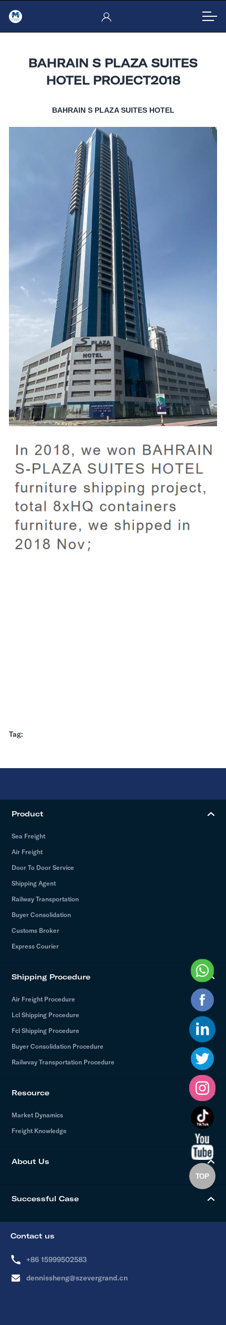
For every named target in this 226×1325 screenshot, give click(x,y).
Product (27, 813)
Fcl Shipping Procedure (45, 1031)
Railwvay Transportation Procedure (63, 1062)
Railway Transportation (45, 899)
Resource (30, 1092)
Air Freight (27, 852)
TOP (202, 1176)
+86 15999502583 (56, 1259)
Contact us (33, 1236)
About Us (30, 1161)
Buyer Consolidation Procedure (58, 1046)
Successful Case (45, 1198)
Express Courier (35, 946)
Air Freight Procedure (43, 999)
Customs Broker (35, 930)
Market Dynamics (37, 1115)
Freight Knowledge (39, 1131)
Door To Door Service (43, 867)
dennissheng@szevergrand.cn (77, 1278)
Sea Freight (28, 836)
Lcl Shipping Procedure (45, 1015)
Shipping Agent (34, 883)
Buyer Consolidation (41, 915)
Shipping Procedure (51, 977)
